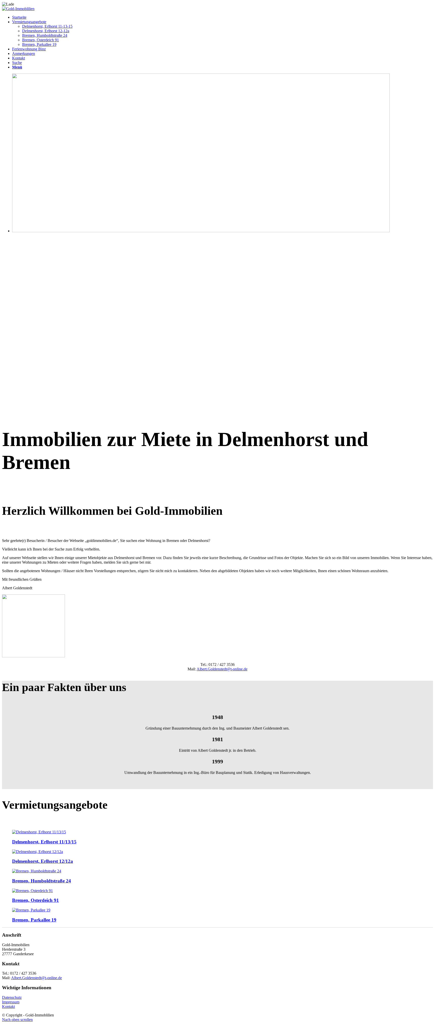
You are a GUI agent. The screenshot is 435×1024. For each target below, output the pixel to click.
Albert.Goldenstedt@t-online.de (222, 669)
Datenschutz (12, 997)
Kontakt (8, 1006)
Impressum (10, 1002)
